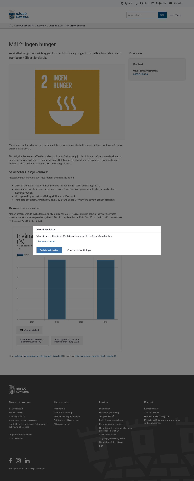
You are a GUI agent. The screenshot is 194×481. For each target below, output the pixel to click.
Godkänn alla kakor (49, 250)
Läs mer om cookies (45, 241)
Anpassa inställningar (80, 250)
